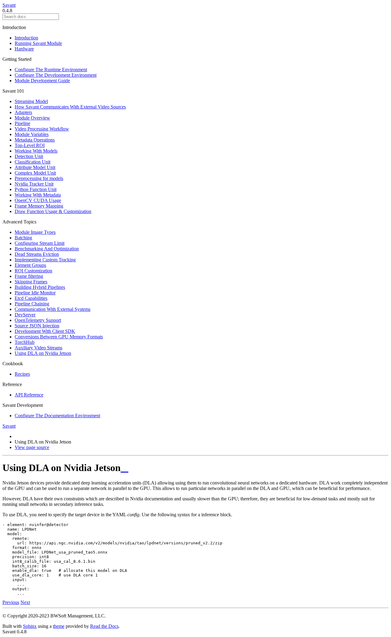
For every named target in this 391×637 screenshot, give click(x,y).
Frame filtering (29, 276)
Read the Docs (104, 626)
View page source (32, 447)
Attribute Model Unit (35, 167)
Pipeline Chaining (32, 303)
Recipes (22, 374)
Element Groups (30, 265)
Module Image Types (35, 232)
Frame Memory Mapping (39, 205)
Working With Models (36, 150)
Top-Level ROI (30, 145)
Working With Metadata (38, 194)
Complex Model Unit (35, 172)
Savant (9, 5)
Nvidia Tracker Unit (34, 183)
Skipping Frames (31, 281)
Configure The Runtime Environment (51, 69)
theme (58, 626)
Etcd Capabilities (31, 298)
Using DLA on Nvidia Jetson (43, 353)
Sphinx (30, 626)
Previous (10, 602)
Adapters (23, 112)
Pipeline (22, 123)
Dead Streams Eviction (37, 254)
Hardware (24, 48)
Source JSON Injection (37, 325)
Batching (23, 237)
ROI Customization (33, 270)
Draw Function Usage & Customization (53, 211)
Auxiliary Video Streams (38, 347)
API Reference (29, 394)
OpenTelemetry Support (38, 320)
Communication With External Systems (52, 309)
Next (25, 602)
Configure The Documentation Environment (57, 415)
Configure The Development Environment (56, 75)
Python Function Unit (36, 189)
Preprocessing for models (39, 178)
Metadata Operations (35, 139)
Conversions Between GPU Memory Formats (59, 336)
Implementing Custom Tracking (45, 259)
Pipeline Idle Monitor (35, 292)
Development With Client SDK (45, 331)
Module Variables (32, 134)
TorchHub (25, 342)
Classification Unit (32, 161)
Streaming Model (31, 101)
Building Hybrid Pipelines (40, 287)
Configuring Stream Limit (39, 243)
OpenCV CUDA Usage (38, 200)
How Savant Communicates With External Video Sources (70, 106)
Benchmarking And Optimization (47, 248)
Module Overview (32, 117)
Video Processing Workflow (42, 128)
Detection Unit (29, 156)
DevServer (25, 314)
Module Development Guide (42, 80)
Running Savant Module (38, 43)
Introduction (26, 37)
